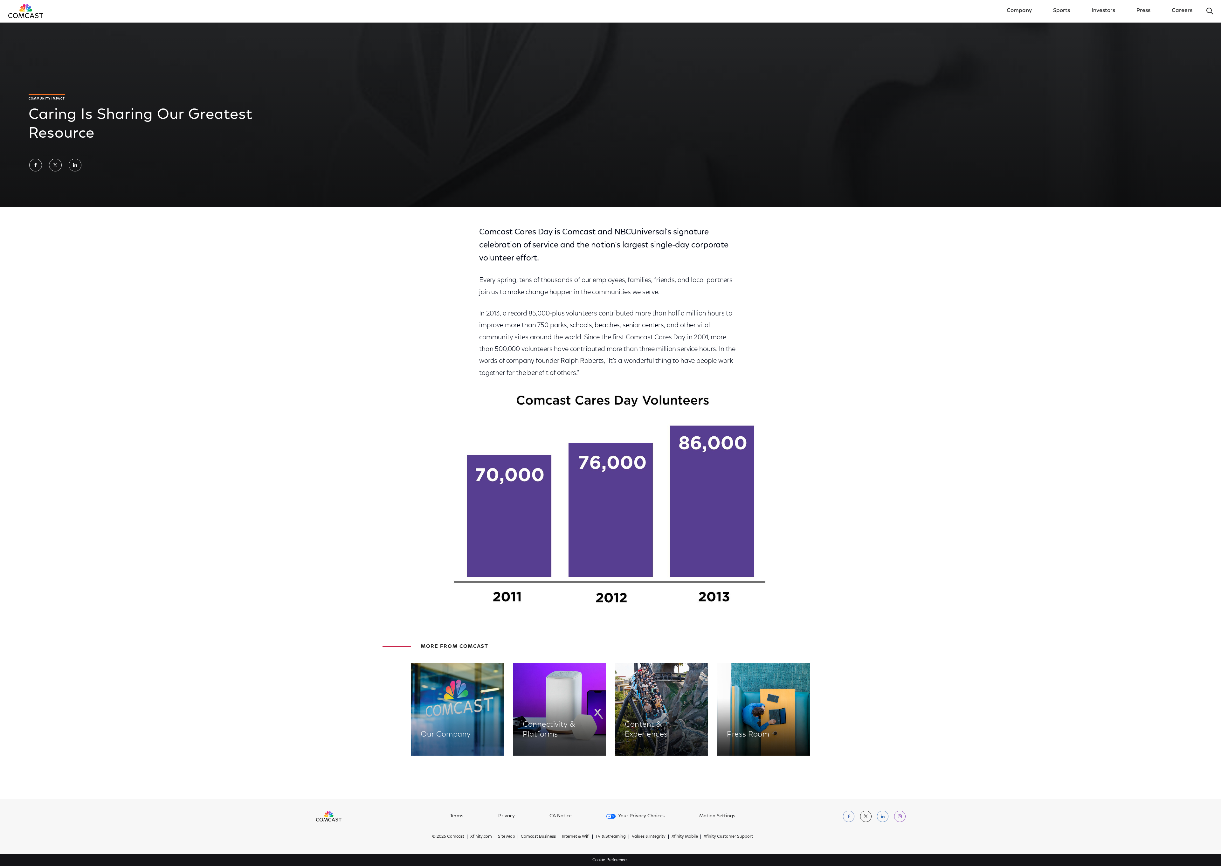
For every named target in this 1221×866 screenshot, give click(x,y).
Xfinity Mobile (685, 837)
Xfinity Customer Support (728, 837)
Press (1143, 11)
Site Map (506, 837)
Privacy (506, 816)
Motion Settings (717, 816)
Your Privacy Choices (641, 816)
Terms (456, 816)
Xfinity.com (481, 837)
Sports (1061, 11)
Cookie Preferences (610, 859)
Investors (1103, 11)
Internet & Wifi (576, 837)
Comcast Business (538, 837)
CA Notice (560, 816)
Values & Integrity (649, 837)
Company (1019, 11)
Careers (1182, 11)
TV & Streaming (610, 837)
